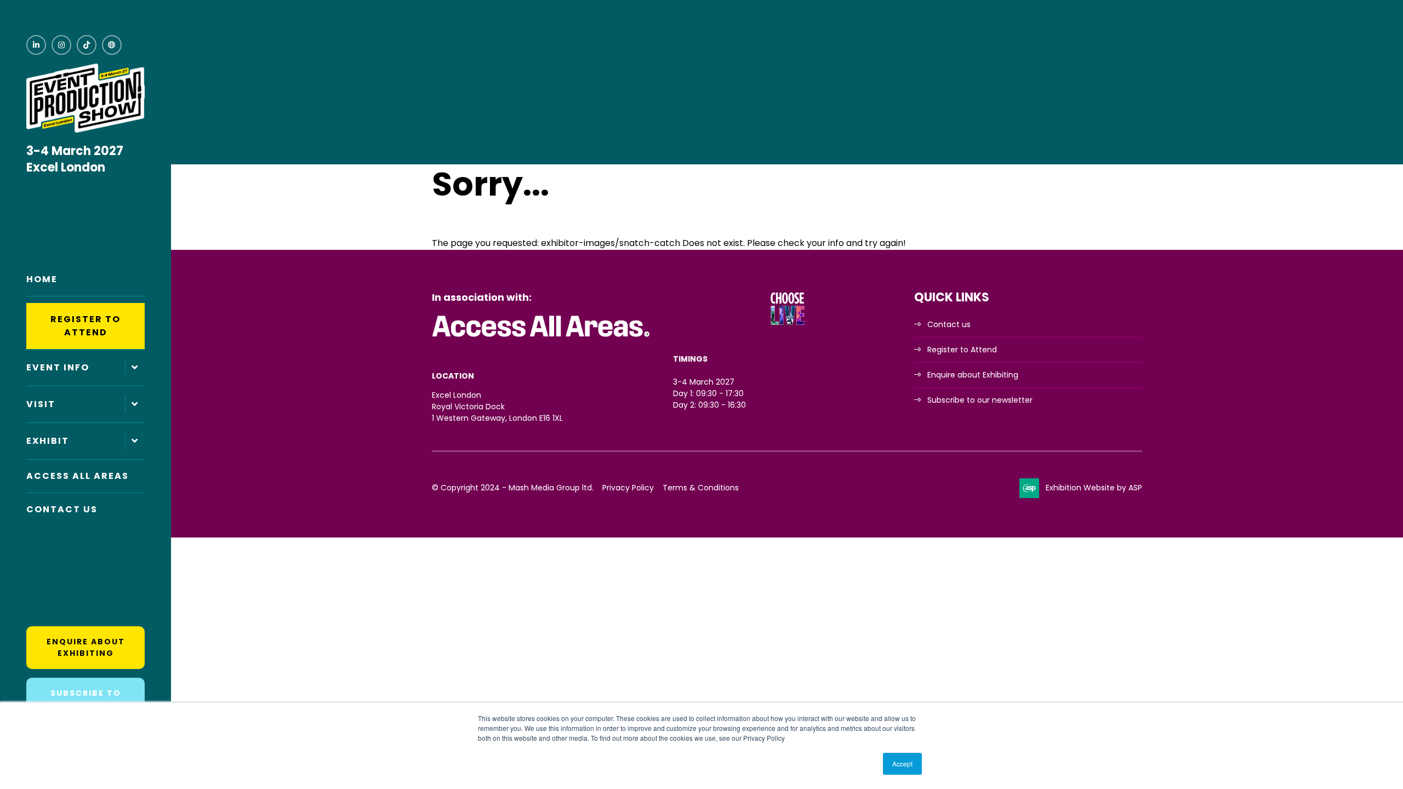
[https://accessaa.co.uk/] (541, 337)
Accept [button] (902, 763)
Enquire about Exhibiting (86, 647)
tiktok (86, 45)
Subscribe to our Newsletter (86, 699)
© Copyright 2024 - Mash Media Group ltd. (513, 487)
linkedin (36, 45)
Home (42, 279)
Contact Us (62, 509)
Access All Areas (77, 476)
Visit (40, 404)
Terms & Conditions (701, 487)
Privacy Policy (628, 487)
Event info (57, 367)
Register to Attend (85, 326)
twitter (112, 45)
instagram (61, 45)
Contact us (949, 324)
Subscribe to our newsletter (980, 400)
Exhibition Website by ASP (1094, 487)
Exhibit (47, 440)
